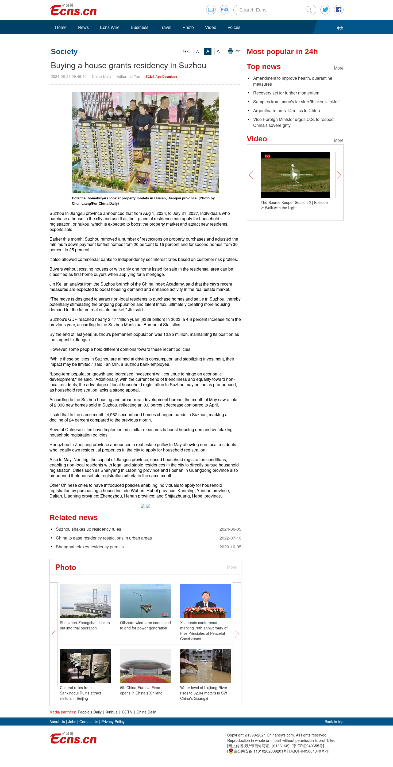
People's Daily (90, 712)
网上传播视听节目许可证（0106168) (259, 745)
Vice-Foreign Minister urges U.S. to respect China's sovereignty (293, 122)
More (232, 567)
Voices (234, 27)
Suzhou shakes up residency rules (88, 529)
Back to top (334, 721)
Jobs (72, 721)
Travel (165, 27)
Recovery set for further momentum (286, 93)
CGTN (127, 712)
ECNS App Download (161, 76)
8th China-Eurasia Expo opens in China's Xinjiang (141, 690)
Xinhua (112, 712)
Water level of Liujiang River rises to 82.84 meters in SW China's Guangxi (203, 693)
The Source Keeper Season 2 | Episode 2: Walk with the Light (294, 205)
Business (139, 27)
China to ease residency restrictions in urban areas (104, 538)
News (83, 27)
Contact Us (88, 721)
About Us (57, 721)
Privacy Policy (113, 721)
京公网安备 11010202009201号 (260, 751)
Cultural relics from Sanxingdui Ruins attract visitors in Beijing (80, 693)
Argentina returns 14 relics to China (286, 110)
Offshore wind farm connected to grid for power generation (145, 625)
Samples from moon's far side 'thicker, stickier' (296, 101)
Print (238, 51)
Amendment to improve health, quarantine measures (292, 81)
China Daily (146, 712)
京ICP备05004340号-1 (309, 751)
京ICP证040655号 (308, 745)
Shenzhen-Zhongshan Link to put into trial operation (85, 625)
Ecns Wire (110, 27)
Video (210, 27)
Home (61, 27)
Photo (188, 27)
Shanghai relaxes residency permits (90, 547)
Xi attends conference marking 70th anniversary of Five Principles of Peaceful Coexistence (204, 630)
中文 (340, 27)
